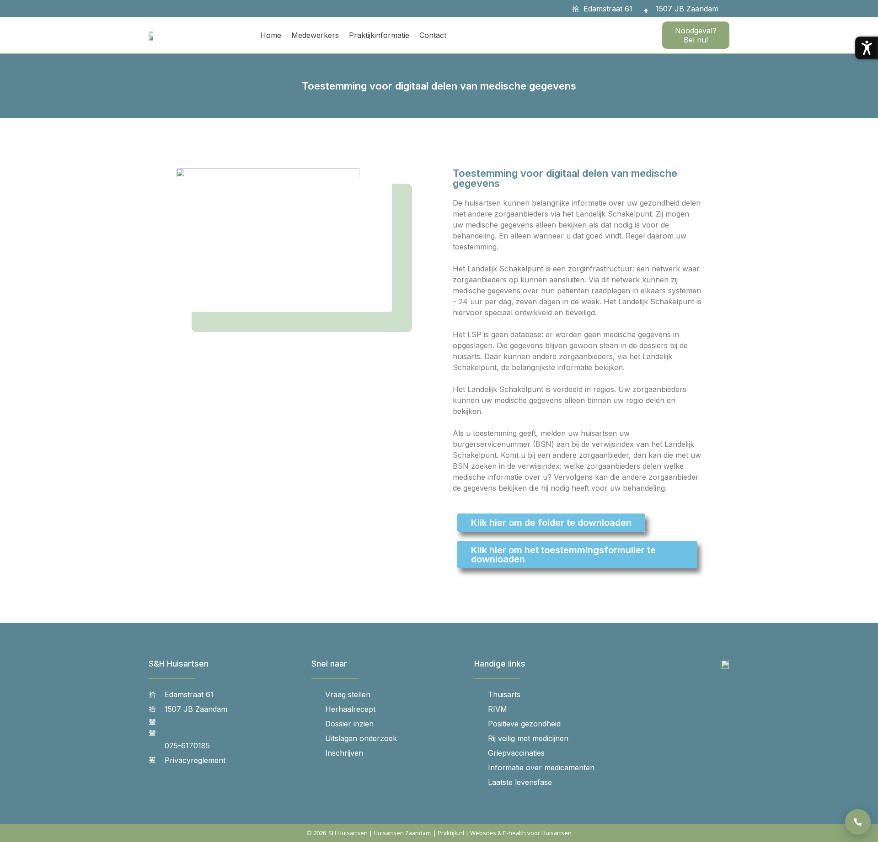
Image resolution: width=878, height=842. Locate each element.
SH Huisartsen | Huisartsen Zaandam (379, 833)
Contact (432, 35)
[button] (731, 8)
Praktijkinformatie (379, 35)
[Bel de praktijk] (858, 822)
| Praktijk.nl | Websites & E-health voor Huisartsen (502, 833)
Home (270, 35)
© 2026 (316, 833)
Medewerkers (315, 35)
